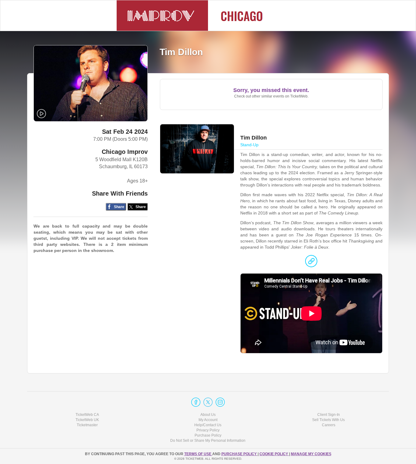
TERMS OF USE (198, 454)
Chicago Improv (125, 151)
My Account (208, 420)
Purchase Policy (208, 435)
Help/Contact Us (207, 425)
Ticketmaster (87, 425)
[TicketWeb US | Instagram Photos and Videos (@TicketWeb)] (220, 402)
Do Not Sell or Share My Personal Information (207, 440)
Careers (328, 425)
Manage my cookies (311, 454)
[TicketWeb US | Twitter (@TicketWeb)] (208, 402)
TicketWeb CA (87, 415)
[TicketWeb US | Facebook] (195, 402)
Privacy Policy (208, 430)
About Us (208, 415)
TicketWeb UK (87, 420)
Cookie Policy (274, 454)
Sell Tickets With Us (328, 420)
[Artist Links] (311, 262)
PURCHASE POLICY (239, 454)
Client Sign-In (328, 415)
